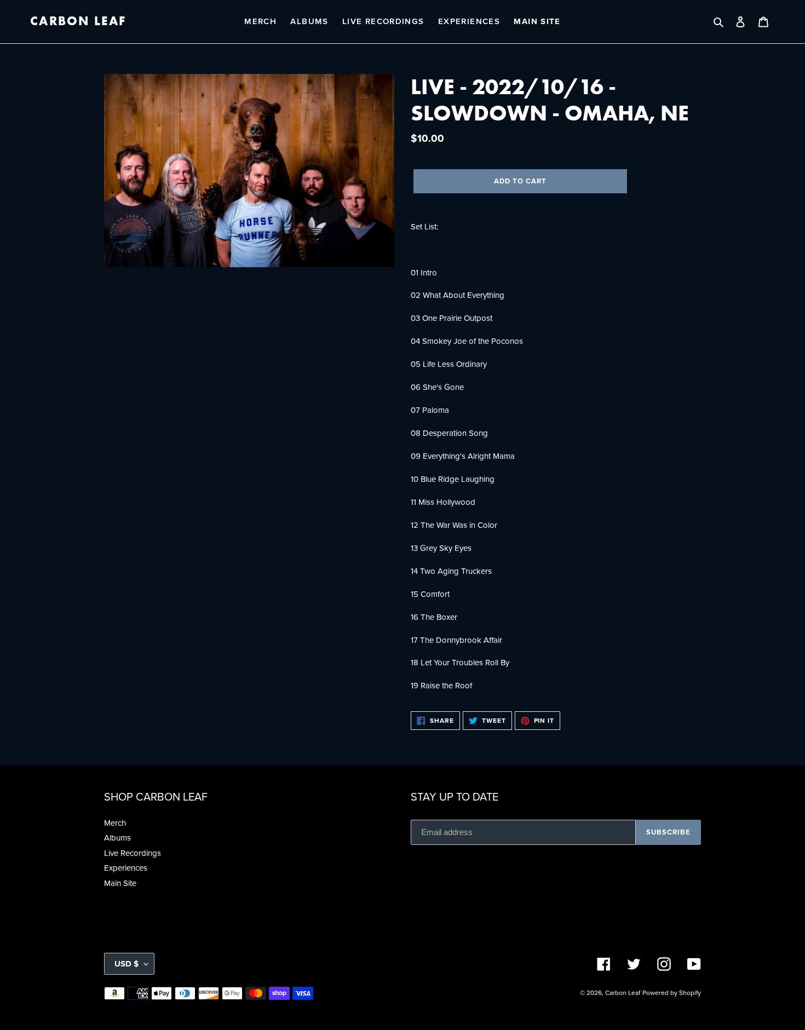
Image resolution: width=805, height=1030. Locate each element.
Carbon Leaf (78, 21)
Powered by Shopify (671, 993)
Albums (117, 838)
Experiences (125, 868)
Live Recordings (132, 853)
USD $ (126, 964)
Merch (115, 823)
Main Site (120, 883)
